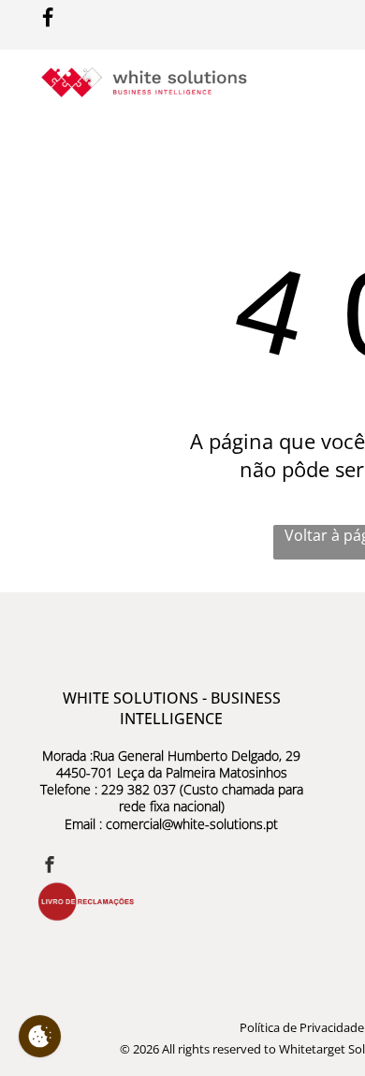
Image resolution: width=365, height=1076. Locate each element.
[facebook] (49, 866)
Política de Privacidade (302, 1027)
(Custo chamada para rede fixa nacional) (211, 797)
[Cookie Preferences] (40, 1036)
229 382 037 (138, 789)
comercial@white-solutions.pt (192, 824)
